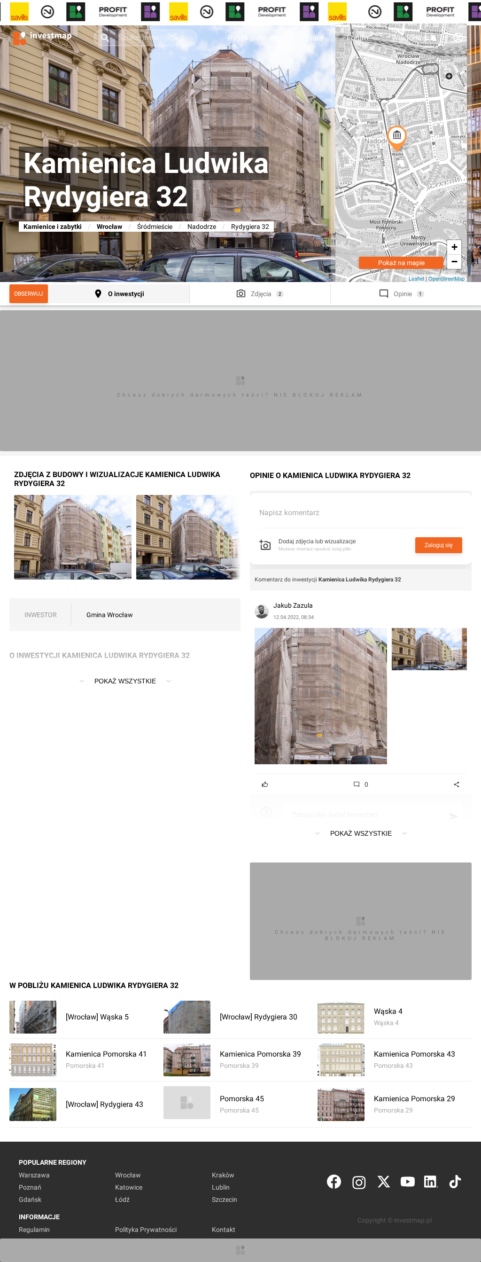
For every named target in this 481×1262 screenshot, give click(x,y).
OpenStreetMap (446, 278)
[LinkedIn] (431, 1184)
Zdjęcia (261, 294)
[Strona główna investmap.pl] (42, 37)
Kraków (223, 1175)
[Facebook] (334, 1184)
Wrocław (109, 226)
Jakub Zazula (293, 605)
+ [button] (454, 247)
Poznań (30, 1187)
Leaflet (416, 278)
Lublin (221, 1187)
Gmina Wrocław (109, 615)
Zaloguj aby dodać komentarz (335, 814)
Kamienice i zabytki (52, 226)
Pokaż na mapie (401, 263)
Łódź (122, 1199)
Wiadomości (412, 37)
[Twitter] (384, 1184)
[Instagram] (359, 1184)
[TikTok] (455, 1184)
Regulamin (34, 1229)
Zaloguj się (439, 545)
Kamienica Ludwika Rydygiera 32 (359, 579)
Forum (357, 37)
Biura (314, 37)
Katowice (128, 1187)
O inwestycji (126, 294)
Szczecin (224, 1199)
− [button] (454, 261)
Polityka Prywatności (146, 1229)
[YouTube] (408, 1184)
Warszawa (34, 1175)
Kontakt (223, 1229)
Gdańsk (30, 1199)
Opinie (403, 294)
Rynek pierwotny (255, 37)
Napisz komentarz (289, 512)
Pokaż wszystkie (125, 681)
